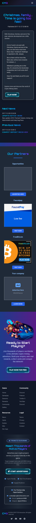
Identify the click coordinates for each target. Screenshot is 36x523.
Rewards (5, 401)
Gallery (4, 407)
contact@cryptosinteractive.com (19, 496)
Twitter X (22, 398)
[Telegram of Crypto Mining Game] (24, 518)
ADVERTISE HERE (18, 194)
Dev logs (5, 429)
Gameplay (5, 395)
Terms (21, 417)
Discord (22, 393)
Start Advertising (19, 471)
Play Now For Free (18, 370)
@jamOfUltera (22, 501)
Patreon (22, 395)
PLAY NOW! (12, 95)
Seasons (5, 398)
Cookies (22, 423)
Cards (4, 420)
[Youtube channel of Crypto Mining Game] (20, 518)
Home (4, 393)
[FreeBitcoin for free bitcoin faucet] (18, 252)
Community (5, 404)
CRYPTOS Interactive (19, 512)
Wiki (3, 426)
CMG (5, 3)
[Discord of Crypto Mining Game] (16, 518)
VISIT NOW (18, 231)
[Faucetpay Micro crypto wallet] (18, 215)
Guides (4, 423)
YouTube (22, 401)
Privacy (21, 420)
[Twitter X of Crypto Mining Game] (12, 518)
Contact (21, 426)
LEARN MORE (18, 304)
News (4, 417)
